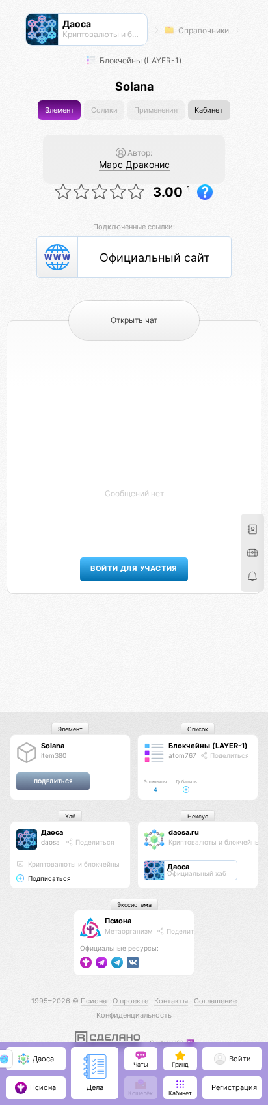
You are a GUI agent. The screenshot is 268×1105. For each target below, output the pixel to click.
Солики (104, 110)
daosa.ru (183, 832)
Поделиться (228, 755)
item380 (53, 755)
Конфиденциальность (134, 1015)
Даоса (52, 832)
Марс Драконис (134, 164)
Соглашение (215, 1000)
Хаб (70, 816)
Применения (156, 110)
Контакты (171, 1000)
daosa (50, 842)
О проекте (130, 1000)
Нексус (197, 816)
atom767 (182, 755)
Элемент (59, 110)
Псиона (118, 920)
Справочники (202, 30)
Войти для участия (133, 569)
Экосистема (134, 904)
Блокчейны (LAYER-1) (139, 60)
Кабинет (208, 110)
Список (197, 729)
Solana (52, 745)
